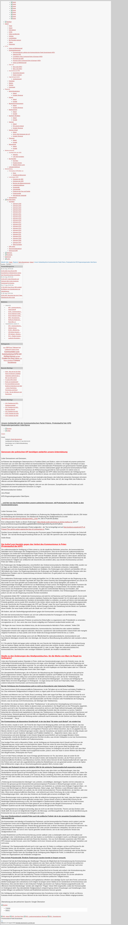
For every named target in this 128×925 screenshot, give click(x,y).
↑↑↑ (2, 920)
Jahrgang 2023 (17, 210)
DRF (20, 354)
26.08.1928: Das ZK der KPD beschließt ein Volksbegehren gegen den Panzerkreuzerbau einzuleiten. (11, 273)
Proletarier (16, 360)
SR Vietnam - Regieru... (14, 334)
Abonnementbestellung (15, 248)
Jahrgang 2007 (17, 242)
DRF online (12, 246)
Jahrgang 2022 (17, 212)
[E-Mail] (7, 430)
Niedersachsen (13, 109)
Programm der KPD (18, 58)
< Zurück (8, 908)
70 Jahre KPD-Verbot (11, 379)
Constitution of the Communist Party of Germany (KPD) (27, 56)
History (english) (17, 75)
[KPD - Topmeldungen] (54, 916)
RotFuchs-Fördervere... (14, 319)
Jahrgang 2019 (17, 218)
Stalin (4, 347)
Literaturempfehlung (14, 167)
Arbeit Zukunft (12, 309)
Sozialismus (12, 362)
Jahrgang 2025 (17, 205)
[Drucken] (8, 428)
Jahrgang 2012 (17, 232)
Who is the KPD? (17, 69)
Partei (10, 26)
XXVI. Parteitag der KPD (11, 415)
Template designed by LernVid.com (25, 923)
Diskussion (12, 44)
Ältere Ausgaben (17, 244)
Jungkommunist (17, 79)
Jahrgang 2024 (17, 208)
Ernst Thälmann (13, 347)
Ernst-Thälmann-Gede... (14, 313)
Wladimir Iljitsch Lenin (19, 165)
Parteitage (11, 81)
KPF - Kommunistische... (15, 307)
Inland (10, 28)
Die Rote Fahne (13, 358)
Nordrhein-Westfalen (14, 115)
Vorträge (11, 36)
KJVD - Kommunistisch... (15, 311)
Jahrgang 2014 (17, 228)
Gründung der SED (18, 179)
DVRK (10, 32)
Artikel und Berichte (14, 34)
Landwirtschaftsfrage (18, 185)
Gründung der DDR (18, 181)
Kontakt (15, 101)
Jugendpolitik (16, 189)
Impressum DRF (13, 250)
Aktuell (15, 93)
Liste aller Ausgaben (18, 156)
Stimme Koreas (12, 328)
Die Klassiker (12, 158)
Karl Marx (15, 160)
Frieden (5, 358)
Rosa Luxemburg (8, 360)
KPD (16, 354)
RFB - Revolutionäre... (14, 317)
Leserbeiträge (12, 38)
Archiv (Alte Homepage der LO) (21, 134)
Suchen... (3, 264)
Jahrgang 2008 (17, 240)
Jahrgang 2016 (17, 224)
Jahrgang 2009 (17, 238)
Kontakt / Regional (18, 95)
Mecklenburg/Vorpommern (16, 103)
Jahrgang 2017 (17, 222)
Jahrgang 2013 (17, 230)
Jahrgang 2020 (17, 216)
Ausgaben (11, 201)
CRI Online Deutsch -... (14, 332)
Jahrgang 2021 (17, 214)
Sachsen (11, 122)
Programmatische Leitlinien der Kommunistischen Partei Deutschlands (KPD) (34, 52)
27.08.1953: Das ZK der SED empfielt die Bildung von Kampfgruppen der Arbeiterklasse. (11, 289)
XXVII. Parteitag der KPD (12, 413)
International (12, 30)
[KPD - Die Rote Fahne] (17, 916)
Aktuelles (15, 154)
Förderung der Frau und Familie (21, 191)
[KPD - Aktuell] (5, 916)
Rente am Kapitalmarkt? (11, 382)
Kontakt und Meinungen (19, 175)
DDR (7, 347)
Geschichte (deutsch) (18, 73)
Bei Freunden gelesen (15, 40)
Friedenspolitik (17, 193)
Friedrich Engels (17, 163)
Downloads (12, 87)
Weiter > (8, 910)
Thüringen (11, 138)
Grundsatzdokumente (15, 50)
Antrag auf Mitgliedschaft (15, 48)
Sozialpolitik (16, 187)
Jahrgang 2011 (17, 234)
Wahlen (11, 83)
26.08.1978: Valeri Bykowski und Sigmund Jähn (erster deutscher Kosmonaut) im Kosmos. (10, 281)
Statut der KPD (17, 54)
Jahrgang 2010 (17, 236)
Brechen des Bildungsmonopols (21, 183)
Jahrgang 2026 (17, 203)
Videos (11, 42)
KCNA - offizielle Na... (14, 330)
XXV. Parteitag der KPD (11, 411)
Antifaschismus (9, 356)
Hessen (11, 97)
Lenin (20, 358)
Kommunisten (9, 352)
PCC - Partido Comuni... (14, 336)
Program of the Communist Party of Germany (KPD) (27, 60)
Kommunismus (8, 354)
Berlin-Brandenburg (14, 91)
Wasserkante (12, 144)
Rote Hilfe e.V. (12, 322)
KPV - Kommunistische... (15, 326)
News (14, 173)
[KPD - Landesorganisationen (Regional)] (35, 916)
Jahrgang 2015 (17, 226)
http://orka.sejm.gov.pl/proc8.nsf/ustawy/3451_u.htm (19, 518)
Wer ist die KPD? (17, 67)
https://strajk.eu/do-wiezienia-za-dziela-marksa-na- (55, 522)
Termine (11, 85)
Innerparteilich (13, 197)
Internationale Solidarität (19, 195)
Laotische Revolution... (14, 338)
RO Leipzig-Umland (18, 126)
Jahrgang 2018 (17, 220)
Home (10, 262)
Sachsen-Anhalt (13, 130)
